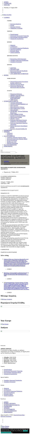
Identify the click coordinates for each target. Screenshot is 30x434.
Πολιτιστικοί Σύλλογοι (16, 94)
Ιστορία (12, 25)
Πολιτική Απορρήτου (6, 416)
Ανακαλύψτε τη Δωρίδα (16, 28)
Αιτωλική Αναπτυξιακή (16, 102)
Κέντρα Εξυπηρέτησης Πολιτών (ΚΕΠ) (17, 139)
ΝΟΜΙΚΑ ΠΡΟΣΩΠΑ (10, 403)
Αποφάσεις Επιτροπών (16, 62)
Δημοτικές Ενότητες (15, 27)
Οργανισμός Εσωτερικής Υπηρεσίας (19, 36)
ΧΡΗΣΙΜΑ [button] (7, 131)
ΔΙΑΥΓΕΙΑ (13, 68)
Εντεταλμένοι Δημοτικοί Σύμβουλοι (19, 48)
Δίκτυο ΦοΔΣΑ (14, 110)
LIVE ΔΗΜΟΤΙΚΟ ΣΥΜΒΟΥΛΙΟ (19, 73)
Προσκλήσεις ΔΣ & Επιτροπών (18, 59)
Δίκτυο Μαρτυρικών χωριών (17, 108)
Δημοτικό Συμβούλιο (15, 49)
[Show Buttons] (5, 426)
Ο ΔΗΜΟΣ (7, 17)
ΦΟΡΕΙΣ (6, 75)
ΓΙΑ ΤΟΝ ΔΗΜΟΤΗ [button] (9, 136)
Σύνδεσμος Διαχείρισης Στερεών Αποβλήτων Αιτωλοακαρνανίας (18, 120)
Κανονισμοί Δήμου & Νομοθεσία (18, 70)
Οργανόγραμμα (14, 34)
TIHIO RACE (14, 99)
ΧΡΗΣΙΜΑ (7, 408)
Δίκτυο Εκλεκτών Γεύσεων (17, 107)
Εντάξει (25, 430)
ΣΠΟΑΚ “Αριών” (15, 118)
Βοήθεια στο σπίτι (11, 142)
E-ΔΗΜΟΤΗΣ (7, 3)
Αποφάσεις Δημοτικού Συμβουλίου (19, 60)
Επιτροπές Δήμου (14, 51)
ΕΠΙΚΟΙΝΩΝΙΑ (8, 146)
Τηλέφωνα (9, 133)
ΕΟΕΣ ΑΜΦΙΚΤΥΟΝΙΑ (16, 114)
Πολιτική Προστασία (12, 143)
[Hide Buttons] (5, 427)
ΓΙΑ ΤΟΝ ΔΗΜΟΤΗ (9, 409)
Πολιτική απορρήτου (6, 432)
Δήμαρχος (12, 45)
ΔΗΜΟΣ (6, 2)
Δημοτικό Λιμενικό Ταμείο (17, 84)
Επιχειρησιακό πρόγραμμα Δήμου (19, 37)
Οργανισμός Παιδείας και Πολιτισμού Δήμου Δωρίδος (17, 86)
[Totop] (1, 425)
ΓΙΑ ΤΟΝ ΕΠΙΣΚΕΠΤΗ (10, 145)
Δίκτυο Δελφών (14, 105)
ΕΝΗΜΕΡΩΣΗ (8, 130)
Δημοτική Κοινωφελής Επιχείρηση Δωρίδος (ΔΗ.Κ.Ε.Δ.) (19, 82)
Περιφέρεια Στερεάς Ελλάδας (17, 115)
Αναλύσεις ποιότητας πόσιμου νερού (16, 137)
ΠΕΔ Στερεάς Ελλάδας (16, 117)
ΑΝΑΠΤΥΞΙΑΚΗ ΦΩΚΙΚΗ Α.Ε (19, 104)
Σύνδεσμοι (10, 134)
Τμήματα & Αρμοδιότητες (17, 38)
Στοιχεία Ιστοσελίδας (19, 415)
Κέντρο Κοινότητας (12, 140)
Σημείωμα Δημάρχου (15, 24)
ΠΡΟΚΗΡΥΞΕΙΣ (14, 69)
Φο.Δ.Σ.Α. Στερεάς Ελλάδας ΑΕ (18, 129)
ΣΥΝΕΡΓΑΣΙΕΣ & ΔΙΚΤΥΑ (11, 101)
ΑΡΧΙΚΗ (6, 161)
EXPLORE (7, 5)
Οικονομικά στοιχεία (15, 72)
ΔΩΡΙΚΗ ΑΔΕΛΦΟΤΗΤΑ (17, 95)
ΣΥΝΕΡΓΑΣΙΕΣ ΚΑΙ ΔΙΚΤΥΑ (12, 405)
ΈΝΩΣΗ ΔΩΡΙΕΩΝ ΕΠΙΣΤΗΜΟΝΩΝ (15, 97)
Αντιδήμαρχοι (13, 46)
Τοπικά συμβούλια (15, 52)
